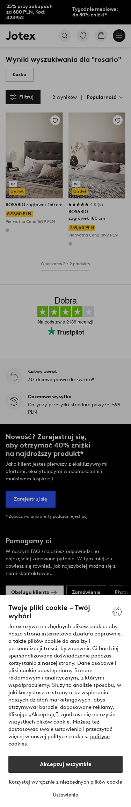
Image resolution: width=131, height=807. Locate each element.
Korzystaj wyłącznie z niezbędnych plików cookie (65, 782)
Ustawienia (65, 795)
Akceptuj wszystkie (66, 764)
